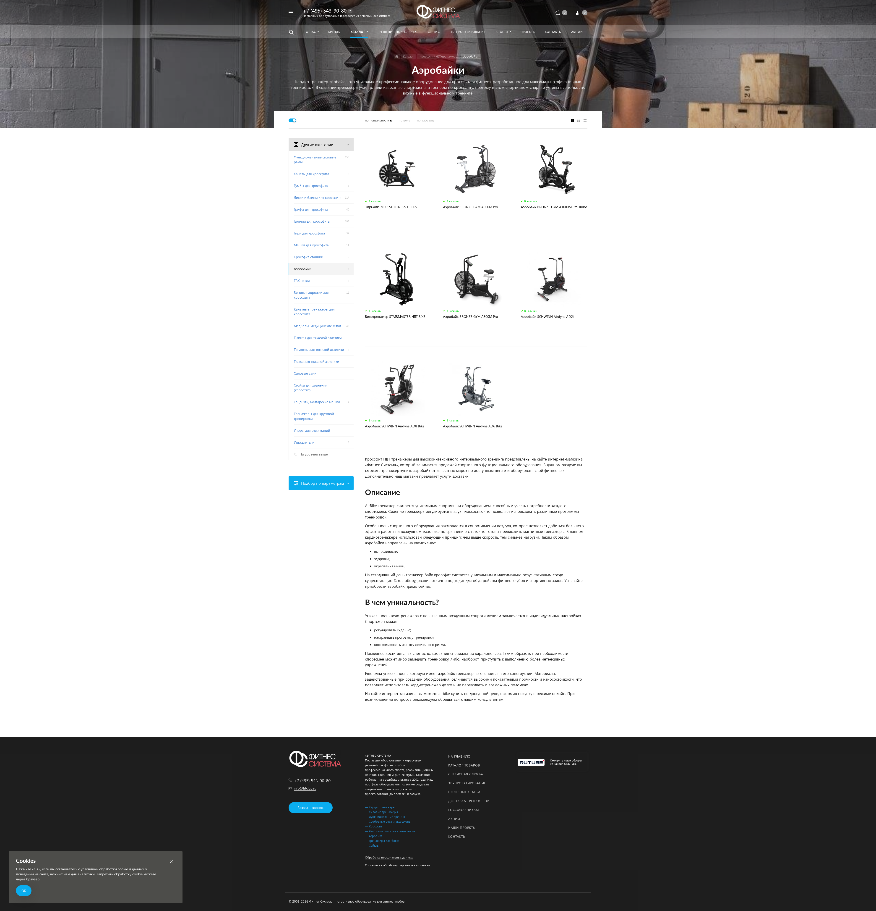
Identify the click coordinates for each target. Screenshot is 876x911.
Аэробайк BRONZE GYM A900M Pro (470, 207)
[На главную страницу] (438, 12)
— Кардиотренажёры (380, 807)
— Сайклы (372, 845)
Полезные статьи (464, 792)
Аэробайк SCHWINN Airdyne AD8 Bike (394, 426)
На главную (459, 756)
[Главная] (397, 56)
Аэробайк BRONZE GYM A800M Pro (470, 316)
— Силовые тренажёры (381, 812)
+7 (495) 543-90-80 (325, 10)
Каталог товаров (464, 765)
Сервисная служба (465, 774)
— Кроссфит (373, 826)
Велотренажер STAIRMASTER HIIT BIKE (395, 316)
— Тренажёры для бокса (382, 841)
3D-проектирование (467, 783)
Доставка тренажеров (468, 801)
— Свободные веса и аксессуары (388, 821)
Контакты (457, 836)
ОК (23, 890)
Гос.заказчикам (463, 810)
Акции (454, 818)
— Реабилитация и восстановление (390, 831)
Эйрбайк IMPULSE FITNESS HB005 (391, 207)
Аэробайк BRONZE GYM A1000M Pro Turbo (554, 207)
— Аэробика (373, 836)
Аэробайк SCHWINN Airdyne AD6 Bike (472, 426)
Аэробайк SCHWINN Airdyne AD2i (547, 316)
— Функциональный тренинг (385, 817)
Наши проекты (462, 827)
